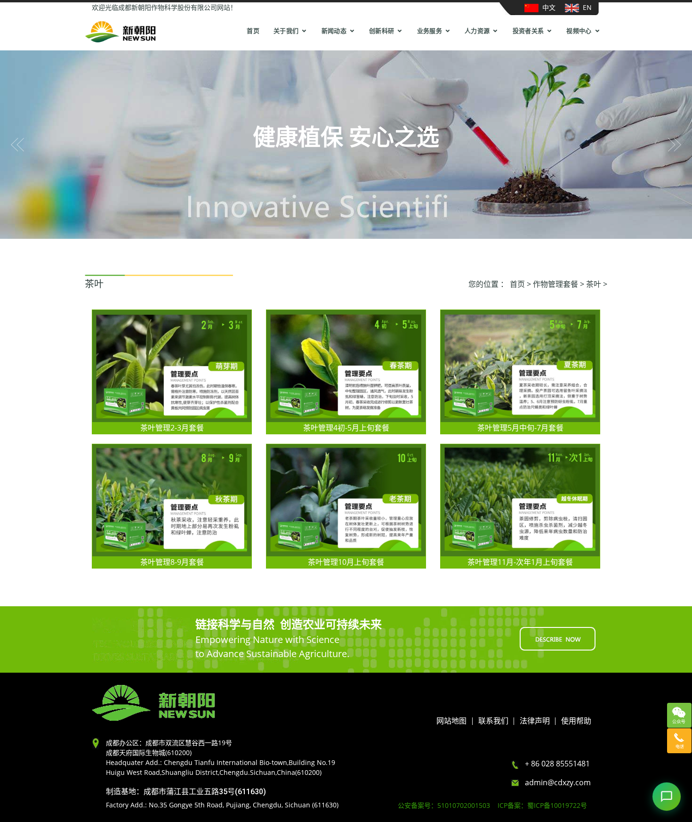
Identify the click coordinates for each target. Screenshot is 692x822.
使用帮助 (576, 721)
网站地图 (451, 721)
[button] (17, 144)
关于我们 (286, 30)
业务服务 (429, 30)
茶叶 (593, 284)
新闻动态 (334, 30)
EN (585, 7)
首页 (253, 30)
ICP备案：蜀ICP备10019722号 (542, 805)
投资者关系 (528, 30)
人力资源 (477, 30)
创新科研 (381, 30)
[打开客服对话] (667, 796)
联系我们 (493, 721)
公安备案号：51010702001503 (447, 805)
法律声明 (535, 721)
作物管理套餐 (555, 284)
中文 (547, 7)
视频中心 (578, 30)
